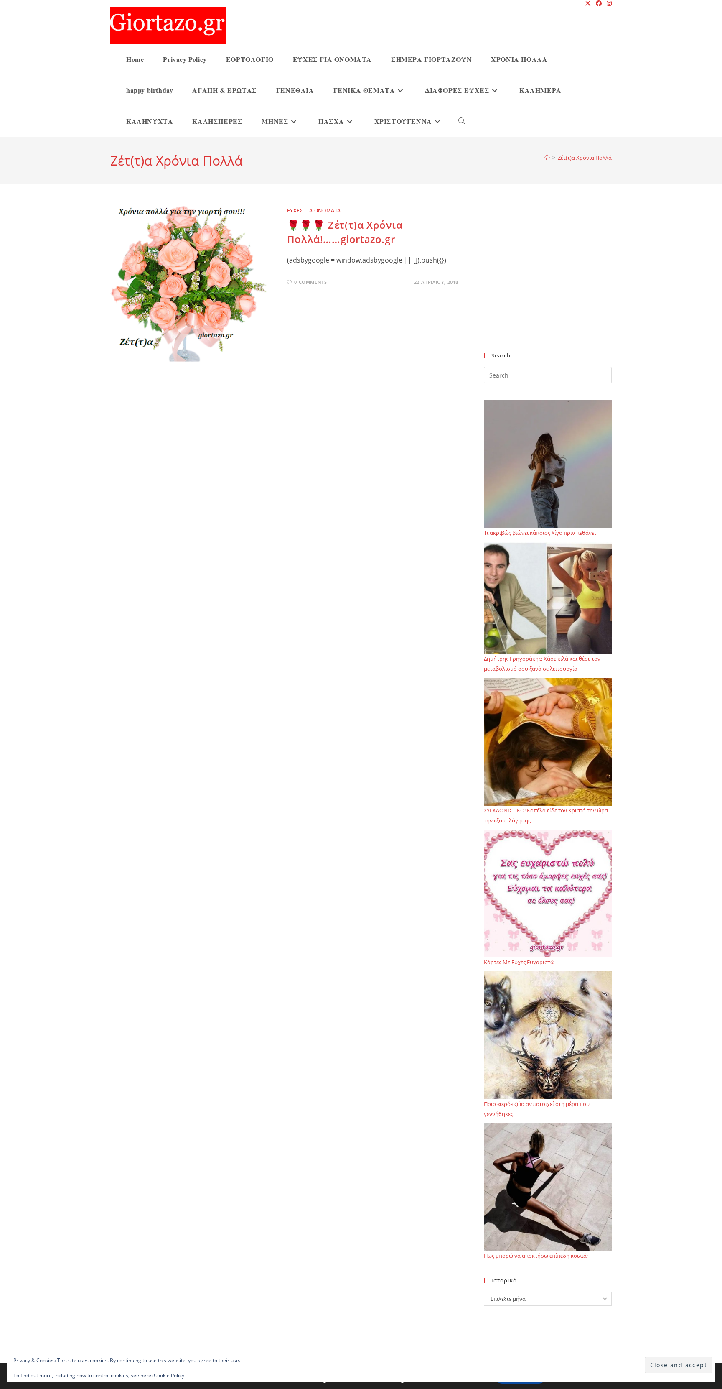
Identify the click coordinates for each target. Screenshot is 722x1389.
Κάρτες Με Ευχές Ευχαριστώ (519, 962)
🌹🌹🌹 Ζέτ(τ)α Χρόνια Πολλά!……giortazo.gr (345, 232)
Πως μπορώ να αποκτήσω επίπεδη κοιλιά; (536, 1255)
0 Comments (310, 282)
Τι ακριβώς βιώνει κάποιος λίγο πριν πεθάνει (540, 532)
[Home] (547, 157)
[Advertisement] (548, 284)
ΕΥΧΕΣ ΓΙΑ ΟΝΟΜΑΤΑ (314, 210)
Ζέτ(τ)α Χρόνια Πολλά (585, 157)
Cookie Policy (169, 1375)
